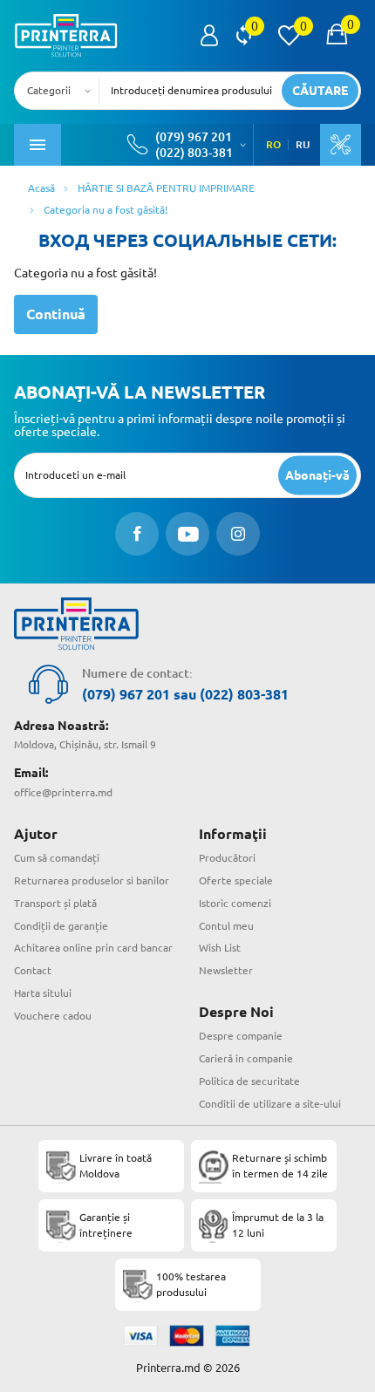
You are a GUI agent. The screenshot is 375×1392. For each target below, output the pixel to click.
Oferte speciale (236, 880)
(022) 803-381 (194, 153)
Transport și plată (55, 903)
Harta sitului (43, 993)
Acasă (41, 188)
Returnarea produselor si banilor (91, 880)
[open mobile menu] (37, 145)
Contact (32, 970)
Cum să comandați (56, 857)
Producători (227, 857)
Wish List (220, 947)
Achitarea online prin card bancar (93, 947)
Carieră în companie (246, 1058)
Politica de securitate (249, 1081)
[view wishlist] (288, 35)
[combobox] (61, 91)
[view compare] (243, 35)
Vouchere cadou (53, 1015)
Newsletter (226, 970)
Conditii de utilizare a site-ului (270, 1103)
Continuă (55, 314)
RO (273, 145)
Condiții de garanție (61, 925)
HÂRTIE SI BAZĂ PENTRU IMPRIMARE (166, 188)
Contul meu (226, 925)
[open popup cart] (336, 36)
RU (303, 145)
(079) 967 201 (193, 137)
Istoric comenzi (235, 903)
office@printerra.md (63, 792)
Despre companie (241, 1035)
